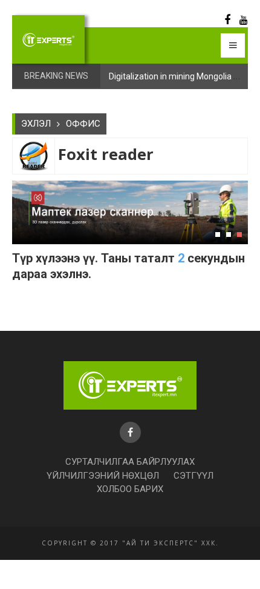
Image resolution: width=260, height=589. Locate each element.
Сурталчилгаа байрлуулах (130, 461)
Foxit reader (106, 154)
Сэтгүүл (193, 475)
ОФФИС (83, 123)
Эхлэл (36, 123)
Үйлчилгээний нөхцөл (103, 475)
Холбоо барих (130, 489)
